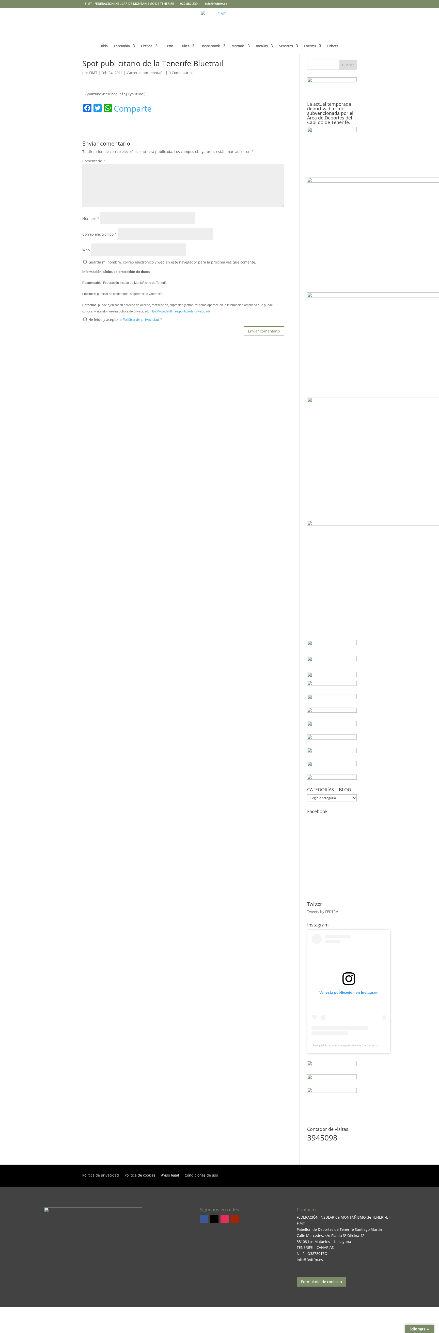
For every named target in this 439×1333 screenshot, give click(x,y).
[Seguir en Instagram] (225, 1219)
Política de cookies (139, 1175)
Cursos (168, 46)
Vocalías (262, 46)
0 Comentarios (181, 72)
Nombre (90, 218)
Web (86, 250)
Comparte (133, 108)
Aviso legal (170, 1175)
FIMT (93, 72)
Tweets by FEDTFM (323, 911)
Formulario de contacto (321, 1281)
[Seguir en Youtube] (235, 1219)
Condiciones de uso (201, 1175)
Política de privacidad (141, 319)
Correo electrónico (99, 234)
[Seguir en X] (214, 1219)
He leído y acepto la (125, 319)
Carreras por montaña (146, 72)
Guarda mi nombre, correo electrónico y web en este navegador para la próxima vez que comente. (172, 262)
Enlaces (332, 46)
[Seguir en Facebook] (204, 1219)
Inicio (103, 46)
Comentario (93, 161)
